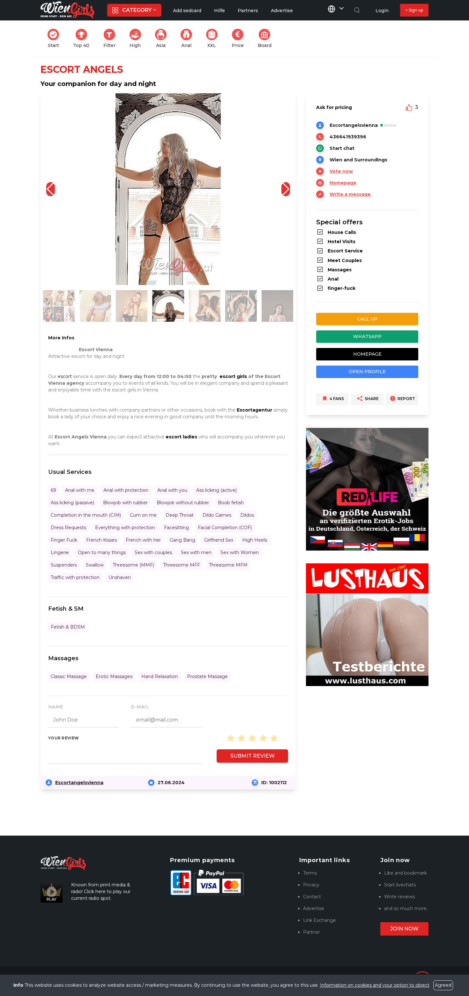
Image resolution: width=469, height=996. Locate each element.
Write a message (350, 194)
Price (240, 38)
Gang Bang (182, 540)
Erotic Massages (114, 676)
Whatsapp (367, 336)
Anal (188, 38)
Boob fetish (231, 503)
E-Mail (140, 707)
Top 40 (83, 38)
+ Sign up (414, 10)
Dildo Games (217, 515)
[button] (285, 189)
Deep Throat (180, 515)
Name (55, 707)
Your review (63, 738)
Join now (404, 929)
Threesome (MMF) (133, 565)
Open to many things (102, 552)
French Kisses (101, 540)
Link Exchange (319, 920)
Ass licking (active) (216, 490)
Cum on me (143, 515)
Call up (367, 319)
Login (382, 10)
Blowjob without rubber (183, 503)
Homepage (343, 183)
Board (266, 38)
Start (55, 38)
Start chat (342, 148)
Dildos (247, 515)
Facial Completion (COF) (225, 527)
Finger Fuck (64, 540)
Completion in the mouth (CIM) (86, 515)
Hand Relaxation (159, 676)
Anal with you (172, 490)
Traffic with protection (75, 577)
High (137, 38)
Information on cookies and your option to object (374, 985)
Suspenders (64, 565)
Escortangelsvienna (79, 782)
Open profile (367, 371)
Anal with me (79, 490)
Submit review (252, 756)
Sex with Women (239, 552)
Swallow (95, 565)
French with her (143, 540)
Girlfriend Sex (218, 540)
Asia (163, 38)
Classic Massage (69, 676)
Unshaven (119, 577)
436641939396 (348, 137)
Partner (311, 932)
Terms (310, 873)
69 (53, 490)
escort (65, 376)
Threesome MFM (228, 565)
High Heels (254, 540)
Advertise (313, 908)
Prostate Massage (207, 676)
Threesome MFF (181, 565)
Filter (111, 38)
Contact (312, 896)
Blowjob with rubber (125, 503)
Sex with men (196, 552)
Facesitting (176, 527)
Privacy (311, 885)
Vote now (341, 171)
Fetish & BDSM (68, 627)
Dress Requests (68, 527)
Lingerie (60, 552)
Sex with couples (153, 552)
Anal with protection (125, 490)
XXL (213, 38)
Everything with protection (125, 527)
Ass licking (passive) (72, 503)
